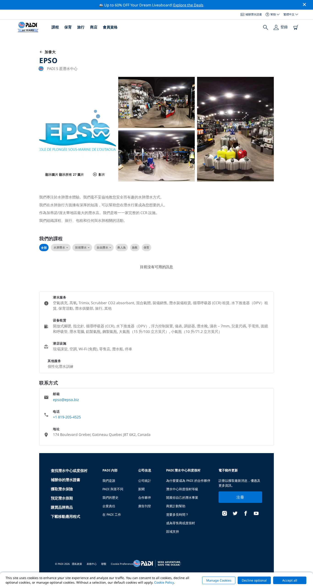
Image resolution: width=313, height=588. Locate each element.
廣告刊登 (144, 506)
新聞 (141, 489)
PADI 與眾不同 (112, 489)
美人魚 (121, 247)
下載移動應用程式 (65, 516)
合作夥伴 (144, 497)
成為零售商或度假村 (180, 523)
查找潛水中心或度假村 (69, 470)
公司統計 (144, 480)
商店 (93, 27)
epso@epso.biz (66, 399)
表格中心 (92, 564)
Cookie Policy (164, 582)
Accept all (289, 580)
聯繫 (103, 564)
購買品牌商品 (62, 507)
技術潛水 (81, 247)
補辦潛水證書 (253, 14)
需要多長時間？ (177, 514)
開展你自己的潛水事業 (182, 497)
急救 (135, 247)
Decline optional (254, 580)
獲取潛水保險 (62, 488)
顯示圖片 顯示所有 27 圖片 (64, 174)
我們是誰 (108, 480)
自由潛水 (102, 247)
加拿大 (49, 51)
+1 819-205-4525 (67, 417)
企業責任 (108, 506)
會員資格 (110, 27)
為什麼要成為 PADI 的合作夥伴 (188, 480)
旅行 (81, 27)
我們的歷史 (110, 497)
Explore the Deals (188, 5)
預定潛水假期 (62, 498)
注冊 (240, 497)
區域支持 (172, 531)
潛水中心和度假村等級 (182, 489)
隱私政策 (77, 564)
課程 (55, 27)
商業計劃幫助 (175, 506)
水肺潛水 (59, 247)
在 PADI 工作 (111, 514)
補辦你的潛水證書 (65, 479)
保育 (68, 27)
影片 (102, 174)
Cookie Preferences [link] (122, 564)
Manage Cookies (218, 580)
